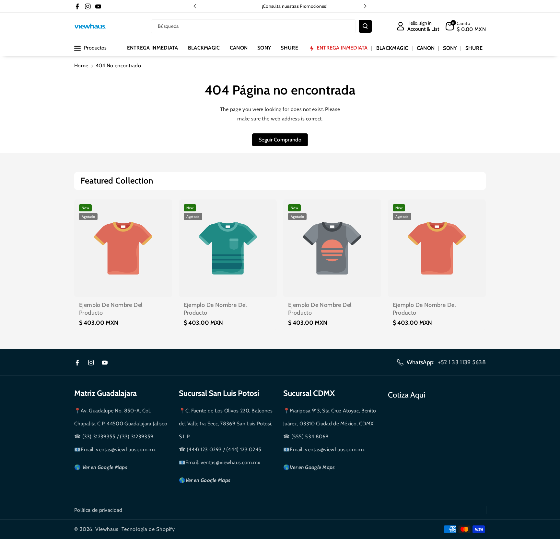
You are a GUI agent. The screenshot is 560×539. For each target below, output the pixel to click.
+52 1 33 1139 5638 (462, 362)
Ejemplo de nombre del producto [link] (110, 308)
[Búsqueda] (365, 26)
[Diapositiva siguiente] (365, 6)
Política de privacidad (98, 510)
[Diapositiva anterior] (194, 6)
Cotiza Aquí (406, 394)
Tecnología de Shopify (148, 529)
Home (81, 65)
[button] (466, 26)
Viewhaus (107, 529)
